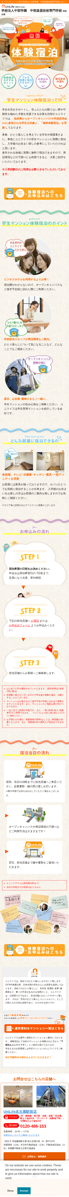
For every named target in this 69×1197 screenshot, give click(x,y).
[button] (5, 1182)
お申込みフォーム (19, 625)
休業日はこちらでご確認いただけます (22, 1135)
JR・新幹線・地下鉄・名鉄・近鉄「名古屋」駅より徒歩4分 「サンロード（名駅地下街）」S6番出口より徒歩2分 (42, 1118)
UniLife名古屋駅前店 (20, 1112)
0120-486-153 (33, 1126)
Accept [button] (24, 1190)
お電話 (35, 620)
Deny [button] (10, 1190)
